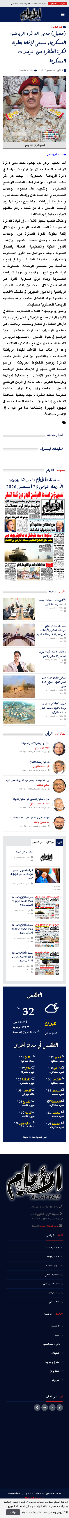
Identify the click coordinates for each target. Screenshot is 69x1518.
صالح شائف (43, 785)
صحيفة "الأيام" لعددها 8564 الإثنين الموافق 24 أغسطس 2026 (22, 957)
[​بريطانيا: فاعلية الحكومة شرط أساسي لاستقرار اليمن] (19, 661)
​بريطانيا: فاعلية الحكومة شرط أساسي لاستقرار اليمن (52, 654)
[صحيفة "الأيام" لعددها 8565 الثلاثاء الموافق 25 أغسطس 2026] (47, 935)
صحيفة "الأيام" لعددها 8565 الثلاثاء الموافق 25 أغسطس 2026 (22, 929)
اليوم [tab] (59, 842)
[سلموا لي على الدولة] (47, 857)
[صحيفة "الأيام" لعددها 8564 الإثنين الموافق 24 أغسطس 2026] (47, 963)
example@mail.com (48, 1226)
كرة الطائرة (57, 27)
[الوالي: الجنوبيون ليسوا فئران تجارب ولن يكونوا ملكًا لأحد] (47, 875)
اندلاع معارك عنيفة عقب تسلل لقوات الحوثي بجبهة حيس (54, 681)
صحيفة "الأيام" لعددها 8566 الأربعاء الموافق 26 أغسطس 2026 (34, 483)
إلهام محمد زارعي (42, 747)
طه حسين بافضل (41, 822)
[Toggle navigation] (62, 14)
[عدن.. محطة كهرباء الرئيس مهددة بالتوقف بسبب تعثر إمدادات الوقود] (19, 712)
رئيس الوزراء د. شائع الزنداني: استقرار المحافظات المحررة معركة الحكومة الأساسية (51, 630)
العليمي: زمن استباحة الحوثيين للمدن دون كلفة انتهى (52, 602)
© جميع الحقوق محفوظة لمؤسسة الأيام (41, 1493)
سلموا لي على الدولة (24, 852)
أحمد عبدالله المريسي (39, 803)
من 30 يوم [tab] (37, 842)
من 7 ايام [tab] (49, 842)
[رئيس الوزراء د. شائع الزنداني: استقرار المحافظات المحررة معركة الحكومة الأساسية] (19, 635)
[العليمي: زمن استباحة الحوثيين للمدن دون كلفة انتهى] (19, 609)
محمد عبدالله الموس (41, 766)
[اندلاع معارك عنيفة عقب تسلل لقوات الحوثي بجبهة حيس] (19, 686)
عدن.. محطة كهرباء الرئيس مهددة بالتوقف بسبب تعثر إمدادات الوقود (53, 707)
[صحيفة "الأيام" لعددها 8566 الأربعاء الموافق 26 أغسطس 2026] (34, 536)
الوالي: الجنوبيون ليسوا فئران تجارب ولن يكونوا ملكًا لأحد (21, 874)
